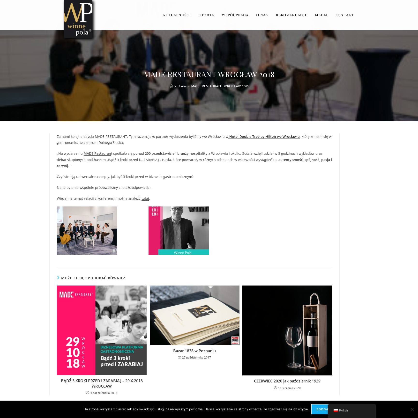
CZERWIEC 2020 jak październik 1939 (287, 381)
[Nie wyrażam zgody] (412, 409)
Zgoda (322, 409)
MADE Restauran (97, 153)
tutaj (145, 198)
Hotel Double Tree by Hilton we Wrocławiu (264, 136)
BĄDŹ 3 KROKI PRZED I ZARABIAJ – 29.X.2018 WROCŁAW (102, 383)
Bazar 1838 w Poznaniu (194, 350)
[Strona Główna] (171, 86)
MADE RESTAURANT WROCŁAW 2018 (220, 86)
